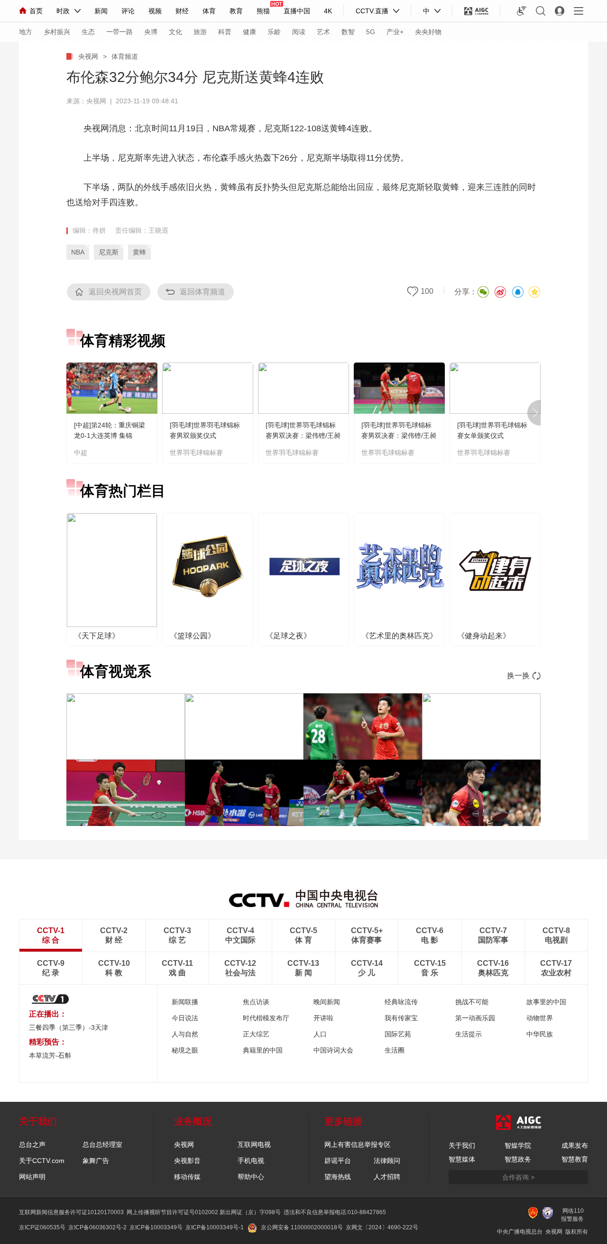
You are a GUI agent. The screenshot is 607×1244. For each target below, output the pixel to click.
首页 (36, 11)
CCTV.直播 (372, 11)
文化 (175, 32)
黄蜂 (139, 252)
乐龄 (274, 32)
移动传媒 (187, 1176)
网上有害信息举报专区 (357, 1144)
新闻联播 (185, 1002)
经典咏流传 (401, 1002)
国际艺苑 (398, 1034)
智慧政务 (518, 1159)
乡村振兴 (57, 32)
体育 (209, 11)
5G (370, 32)
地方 (25, 32)
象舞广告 (96, 1160)
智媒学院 (518, 1145)
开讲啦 (323, 1018)
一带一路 (119, 32)
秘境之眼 (185, 1050)
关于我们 (462, 1145)
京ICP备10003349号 (156, 1227)
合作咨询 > (518, 1177)
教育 (236, 11)
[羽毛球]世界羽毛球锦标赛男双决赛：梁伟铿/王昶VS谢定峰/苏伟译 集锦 (398, 435)
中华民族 (539, 1034)
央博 (150, 32)
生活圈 (395, 1050)
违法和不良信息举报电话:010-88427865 (335, 1212)
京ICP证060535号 (42, 1227)
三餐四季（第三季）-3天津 (68, 1027)
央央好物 (428, 32)
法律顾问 (387, 1160)
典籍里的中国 (263, 1050)
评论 (128, 11)
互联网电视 (254, 1144)
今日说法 (185, 1018)
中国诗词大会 (333, 1050)
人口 (320, 1034)
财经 (182, 11)
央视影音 (187, 1160)
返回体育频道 (202, 292)
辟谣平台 (337, 1160)
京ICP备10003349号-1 (214, 1227)
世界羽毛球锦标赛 (196, 452)
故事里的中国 (546, 1002)
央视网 (88, 56)
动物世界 (539, 1018)
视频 (155, 11)
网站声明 (32, 1176)
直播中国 (297, 11)
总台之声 (32, 1144)
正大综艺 (256, 1034)
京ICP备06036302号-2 (97, 1227)
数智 (348, 32)
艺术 (323, 32)
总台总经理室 (102, 1144)
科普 (224, 32)
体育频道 (124, 56)
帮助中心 (251, 1176)
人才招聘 (387, 1176)
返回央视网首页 (115, 292)
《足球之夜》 (288, 636)
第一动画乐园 (475, 1018)
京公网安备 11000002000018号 (302, 1227)
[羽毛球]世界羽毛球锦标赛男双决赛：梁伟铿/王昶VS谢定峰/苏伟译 (303, 435)
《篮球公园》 (192, 636)
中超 (80, 452)
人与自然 (185, 1034)
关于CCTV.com (41, 1160)
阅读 (298, 32)
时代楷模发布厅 (266, 1018)
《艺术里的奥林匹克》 (399, 636)
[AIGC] (476, 11)
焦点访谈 (256, 1002)
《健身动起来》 (483, 636)
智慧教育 (574, 1159)
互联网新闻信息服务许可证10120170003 (71, 1212)
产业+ (395, 32)
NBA (77, 252)
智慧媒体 (462, 1159)
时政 (63, 11)
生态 (88, 32)
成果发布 (574, 1145)
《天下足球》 (97, 636)
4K (328, 11)
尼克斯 (109, 252)
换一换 (518, 676)
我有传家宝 (401, 1018)
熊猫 (263, 11)
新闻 (101, 11)
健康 (249, 32)
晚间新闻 (326, 1002)
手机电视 (251, 1160)
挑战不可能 (471, 1002)
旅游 (200, 32)
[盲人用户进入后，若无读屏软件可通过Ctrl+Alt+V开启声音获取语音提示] (521, 11)
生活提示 (468, 1034)
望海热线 (337, 1176)
